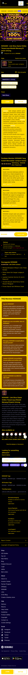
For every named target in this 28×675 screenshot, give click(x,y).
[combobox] (20, 3)
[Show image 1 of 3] (12, 41)
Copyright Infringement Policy (10, 545)
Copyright (4, 617)
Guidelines (4, 612)
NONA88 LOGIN (14, 11)
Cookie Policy (22, 651)
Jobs (2, 592)
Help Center (4, 609)
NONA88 (3, 11)
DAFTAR (20, 672)
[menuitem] (3, 11)
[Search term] (21, 3)
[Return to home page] (10, 3)
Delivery (3, 604)
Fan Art (3, 556)
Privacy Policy (14, 651)
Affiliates (3, 586)
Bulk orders (4, 572)
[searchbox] (14, 460)
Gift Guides (4, 553)
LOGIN (7, 671)
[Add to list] (3, 434)
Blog (2, 561)
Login (3, 566)
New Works (4, 558)
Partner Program (6, 584)
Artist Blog (4, 594)
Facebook (7, 632)
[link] (5, 465)
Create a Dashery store (8, 597)
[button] (20, 436)
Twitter (6, 635)
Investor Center (5, 581)
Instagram (7, 629)
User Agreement (5, 651)
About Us (4, 579)
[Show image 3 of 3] (15, 41)
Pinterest (7, 640)
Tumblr (6, 637)
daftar (3, 569)
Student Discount (6, 564)
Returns (3, 607)
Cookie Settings (6, 622)
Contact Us (4, 620)
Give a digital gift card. (18, 248)
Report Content (5, 540)
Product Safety (5, 614)
